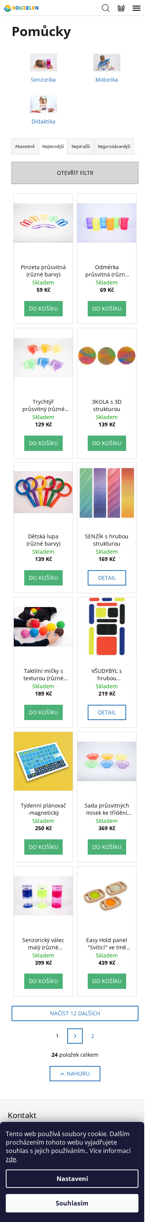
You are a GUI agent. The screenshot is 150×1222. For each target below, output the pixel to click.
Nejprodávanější (114, 146)
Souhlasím (72, 1203)
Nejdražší (81, 146)
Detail (107, 577)
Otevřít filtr (75, 172)
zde (11, 1159)
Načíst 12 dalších (75, 1013)
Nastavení (72, 1178)
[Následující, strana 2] (75, 1036)
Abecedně (25, 146)
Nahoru (78, 1073)
